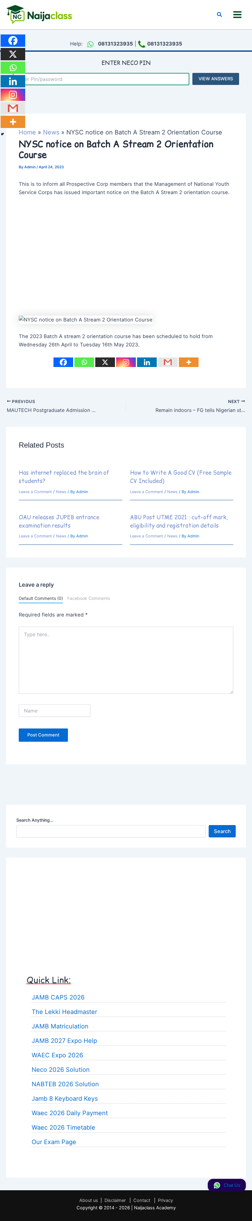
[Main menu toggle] (237, 14)
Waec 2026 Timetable (63, 1127)
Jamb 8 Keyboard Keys (65, 1098)
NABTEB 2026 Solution (65, 1084)
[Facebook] (63, 362)
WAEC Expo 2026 (57, 1055)
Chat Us (232, 1185)
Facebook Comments (88, 598)
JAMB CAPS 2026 (58, 997)
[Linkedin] (147, 362)
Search (222, 831)
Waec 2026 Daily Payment (70, 1113)
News (61, 491)
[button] (219, 14)
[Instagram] (126, 362)
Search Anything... (34, 820)
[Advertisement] (126, 264)
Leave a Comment (35, 491)
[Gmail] (168, 362)
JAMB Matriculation (60, 1026)
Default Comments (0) (41, 598)
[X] (105, 362)
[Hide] (2, 134)
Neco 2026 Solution (61, 1069)
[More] (189, 362)
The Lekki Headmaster (64, 1012)
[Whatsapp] (84, 362)
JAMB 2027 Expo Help (64, 1040)
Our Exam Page (54, 1142)
